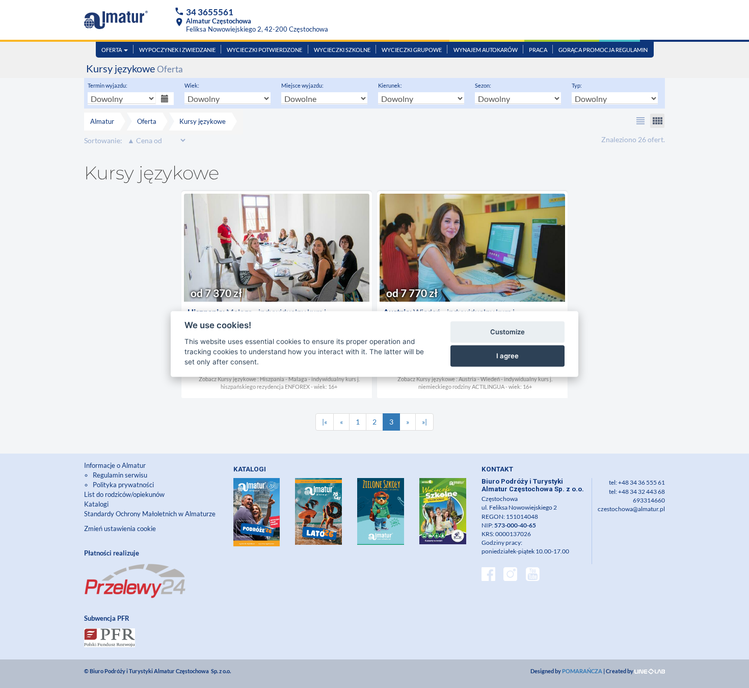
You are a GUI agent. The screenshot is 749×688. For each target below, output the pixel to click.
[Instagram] (510, 575)
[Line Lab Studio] (649, 671)
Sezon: (483, 85)
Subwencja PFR (106, 618)
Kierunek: (390, 85)
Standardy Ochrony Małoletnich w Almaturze (150, 514)
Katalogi (96, 504)
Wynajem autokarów (485, 49)
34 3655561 (209, 12)
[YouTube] (533, 575)
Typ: (577, 85)
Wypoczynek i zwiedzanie (177, 49)
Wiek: (191, 85)
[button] (640, 121)
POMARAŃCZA (582, 671)
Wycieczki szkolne (342, 49)
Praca (538, 49)
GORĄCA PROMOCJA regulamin (603, 49)
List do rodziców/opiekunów (124, 494)
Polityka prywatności (123, 485)
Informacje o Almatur (115, 465)
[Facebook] (488, 575)
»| (424, 421)
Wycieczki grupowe (412, 49)
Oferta (112, 49)
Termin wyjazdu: (107, 85)
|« (324, 421)
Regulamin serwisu (120, 475)
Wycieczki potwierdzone (264, 49)
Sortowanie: (103, 140)
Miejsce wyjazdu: (302, 85)
